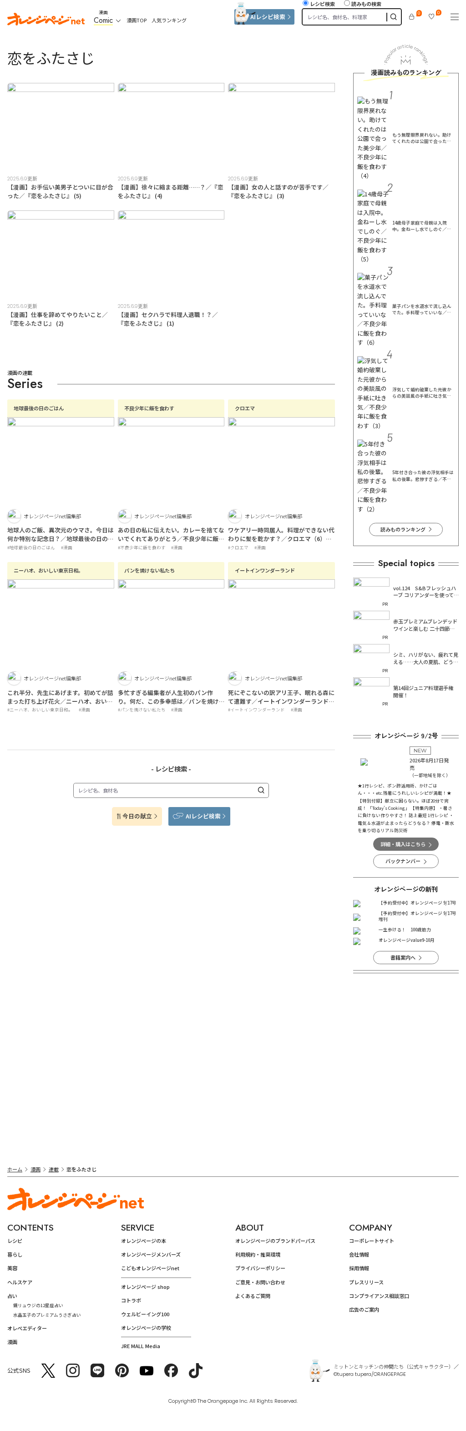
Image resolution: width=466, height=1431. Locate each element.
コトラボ (131, 1300)
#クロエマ (238, 547)
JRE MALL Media (140, 1345)
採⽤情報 (359, 1268)
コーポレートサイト (371, 1240)
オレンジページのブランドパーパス (275, 1240)
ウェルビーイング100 (145, 1314)
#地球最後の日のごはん (31, 547)
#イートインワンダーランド (256, 709)
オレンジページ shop (145, 1286)
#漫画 (66, 547)
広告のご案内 (364, 1309)
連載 (54, 1169)
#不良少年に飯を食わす (142, 547)
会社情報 (359, 1254)
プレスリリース (366, 1282)
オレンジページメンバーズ (151, 1254)
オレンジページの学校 (146, 1327)
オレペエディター (27, 1328)
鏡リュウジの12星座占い (38, 1305)
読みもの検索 (366, 3)
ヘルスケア (19, 1282)
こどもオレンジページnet (150, 1268)
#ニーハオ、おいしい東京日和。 (40, 709)
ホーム (14, 1169)
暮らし (14, 1254)
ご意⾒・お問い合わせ (260, 1282)
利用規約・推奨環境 (257, 1254)
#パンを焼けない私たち (142, 709)
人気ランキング (169, 20)
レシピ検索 (322, 3)
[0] (411, 16)
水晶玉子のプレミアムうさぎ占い (47, 1315)
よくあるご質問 (252, 1295)
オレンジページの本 (143, 1240)
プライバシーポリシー (260, 1268)
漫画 (35, 1169)
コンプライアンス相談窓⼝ (379, 1295)
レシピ (14, 1240)
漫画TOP (137, 20)
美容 (12, 1268)
